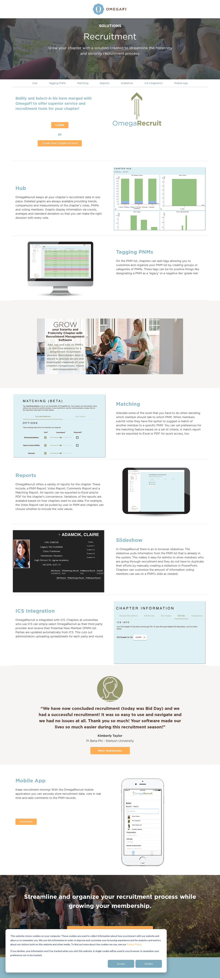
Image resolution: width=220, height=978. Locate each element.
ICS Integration (154, 83)
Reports (104, 83)
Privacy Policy (134, 944)
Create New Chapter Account (60, 143)
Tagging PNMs (57, 83)
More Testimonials (110, 750)
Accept (121, 963)
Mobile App (181, 83)
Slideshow (127, 83)
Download (26, 821)
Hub (34, 83)
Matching (82, 83)
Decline (149, 963)
